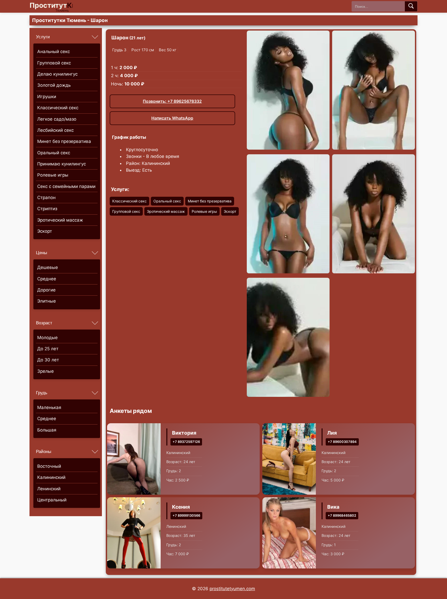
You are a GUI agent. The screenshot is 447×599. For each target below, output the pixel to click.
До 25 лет (47, 348)
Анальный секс (53, 51)
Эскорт (44, 231)
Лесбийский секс (55, 130)
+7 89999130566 (186, 515)
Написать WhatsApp (172, 118)
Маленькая (49, 407)
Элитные (46, 301)
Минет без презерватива (64, 141)
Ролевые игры (52, 175)
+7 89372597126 (186, 442)
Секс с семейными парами (66, 186)
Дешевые (47, 267)
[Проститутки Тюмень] (55, 6)
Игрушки (46, 96)
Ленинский (49, 488)
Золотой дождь (54, 85)
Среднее (46, 278)
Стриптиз (47, 208)
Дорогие (46, 290)
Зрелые (45, 371)
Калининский (51, 477)
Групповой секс (54, 62)
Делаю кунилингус (57, 74)
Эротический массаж (60, 220)
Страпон (46, 197)
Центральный (51, 499)
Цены (41, 252)
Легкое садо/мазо (56, 119)
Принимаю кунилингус (61, 163)
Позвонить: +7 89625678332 (172, 101)
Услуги (43, 36)
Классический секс (57, 107)
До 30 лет (48, 359)
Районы (43, 451)
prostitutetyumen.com (232, 588)
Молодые (47, 337)
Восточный (49, 466)
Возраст (44, 322)
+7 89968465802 (342, 515)
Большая (46, 430)
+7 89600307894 (342, 442)
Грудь (41, 392)
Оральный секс (53, 152)
